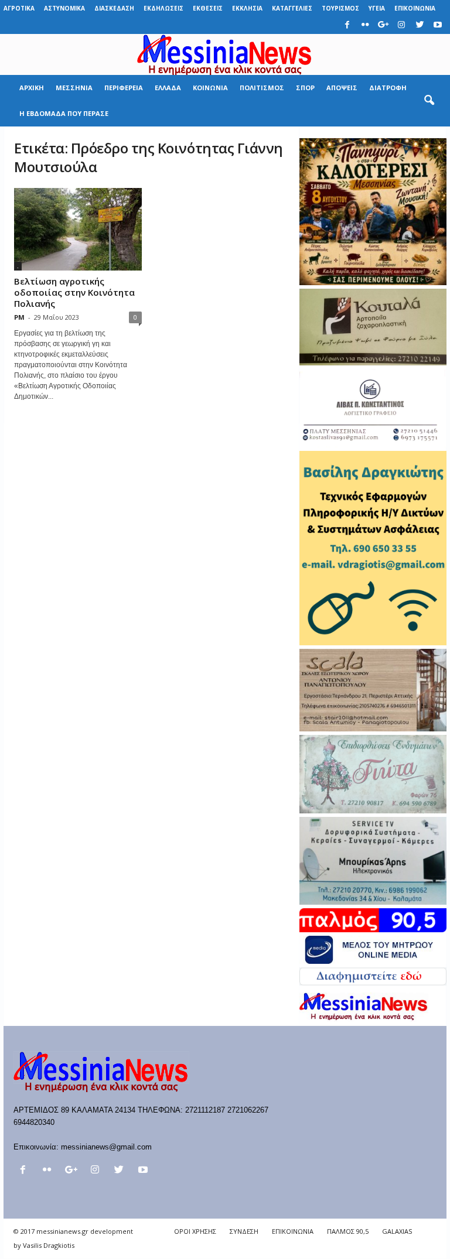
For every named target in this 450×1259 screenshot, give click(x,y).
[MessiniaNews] (225, 54)
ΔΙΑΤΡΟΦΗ (388, 87)
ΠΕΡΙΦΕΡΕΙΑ (123, 87)
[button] (429, 101)
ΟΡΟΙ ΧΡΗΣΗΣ (195, 1231)
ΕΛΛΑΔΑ (168, 87)
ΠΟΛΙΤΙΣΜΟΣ (262, 87)
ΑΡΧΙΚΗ (31, 87)
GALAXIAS (397, 1231)
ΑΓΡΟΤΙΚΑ (19, 8)
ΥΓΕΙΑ (377, 8)
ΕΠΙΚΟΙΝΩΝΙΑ (414, 8)
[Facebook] (347, 25)
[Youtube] (438, 25)
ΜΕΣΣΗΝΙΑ (74, 87)
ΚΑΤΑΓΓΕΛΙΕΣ (292, 8)
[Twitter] (419, 25)
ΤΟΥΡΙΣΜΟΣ (340, 8)
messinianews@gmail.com (106, 1146)
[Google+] (383, 25)
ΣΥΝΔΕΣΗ (244, 1231)
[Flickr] (365, 25)
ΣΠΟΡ (305, 87)
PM (19, 317)
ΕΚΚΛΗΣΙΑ (247, 8)
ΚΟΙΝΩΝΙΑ (210, 87)
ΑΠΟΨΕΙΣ (341, 87)
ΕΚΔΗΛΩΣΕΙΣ (163, 8)
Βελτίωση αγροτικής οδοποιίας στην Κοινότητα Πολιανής (74, 292)
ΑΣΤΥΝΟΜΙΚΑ (64, 8)
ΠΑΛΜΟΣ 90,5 (348, 1231)
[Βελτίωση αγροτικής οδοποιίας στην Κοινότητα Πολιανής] (78, 229)
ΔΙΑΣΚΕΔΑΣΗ (114, 8)
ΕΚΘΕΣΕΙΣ (208, 8)
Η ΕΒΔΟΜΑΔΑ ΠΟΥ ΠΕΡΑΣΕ (63, 113)
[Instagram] (401, 25)
